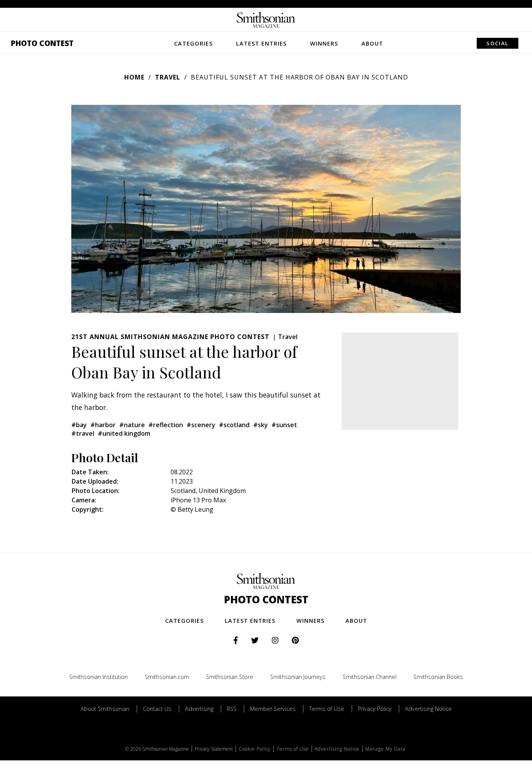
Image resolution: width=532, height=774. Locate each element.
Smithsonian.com (167, 676)
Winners (324, 43)
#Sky (260, 425)
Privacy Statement (214, 749)
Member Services (273, 708)
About (372, 43)
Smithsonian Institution (98, 676)
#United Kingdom (124, 433)
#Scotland (234, 425)
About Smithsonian (105, 708)
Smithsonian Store (229, 676)
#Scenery (201, 425)
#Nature (132, 425)
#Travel (82, 433)
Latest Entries (261, 43)
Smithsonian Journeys (298, 676)
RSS (231, 708)
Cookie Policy (255, 749)
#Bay (79, 425)
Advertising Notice (428, 708)
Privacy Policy (374, 708)
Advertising (199, 708)
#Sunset (284, 425)
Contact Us (157, 708)
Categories (193, 43)
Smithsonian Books (438, 676)
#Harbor (103, 425)
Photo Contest (42, 43)
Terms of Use (326, 708)
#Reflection (165, 425)
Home (134, 77)
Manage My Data (385, 749)
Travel (167, 77)
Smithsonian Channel (369, 676)
